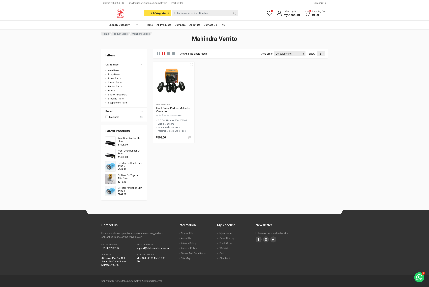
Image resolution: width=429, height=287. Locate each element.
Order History (227, 238)
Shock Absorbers (117, 94)
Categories (111, 64)
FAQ (223, 24)
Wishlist (224, 248)
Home (149, 24)
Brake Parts (114, 78)
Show (312, 53)
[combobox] (205, 13)
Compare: (320, 3)
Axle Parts (113, 70)
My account (226, 233)
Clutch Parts (115, 82)
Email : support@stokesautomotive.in (147, 3)
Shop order (266, 53)
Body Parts (114, 74)
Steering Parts (116, 98)
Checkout (225, 258)
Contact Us (210, 24)
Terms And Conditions (193, 253)
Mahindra (114, 117)
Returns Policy (189, 248)
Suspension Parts (118, 102)
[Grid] (158, 53)
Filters (111, 90)
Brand (108, 111)
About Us (194, 24)
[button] (189, 137)
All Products (164, 24)
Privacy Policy (188, 243)
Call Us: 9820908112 (114, 3)
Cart (222, 253)
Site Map (186, 258)
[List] (168, 53)
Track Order (177, 3)
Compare (180, 24)
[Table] (173, 53)
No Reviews (175, 115)
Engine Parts (115, 86)
